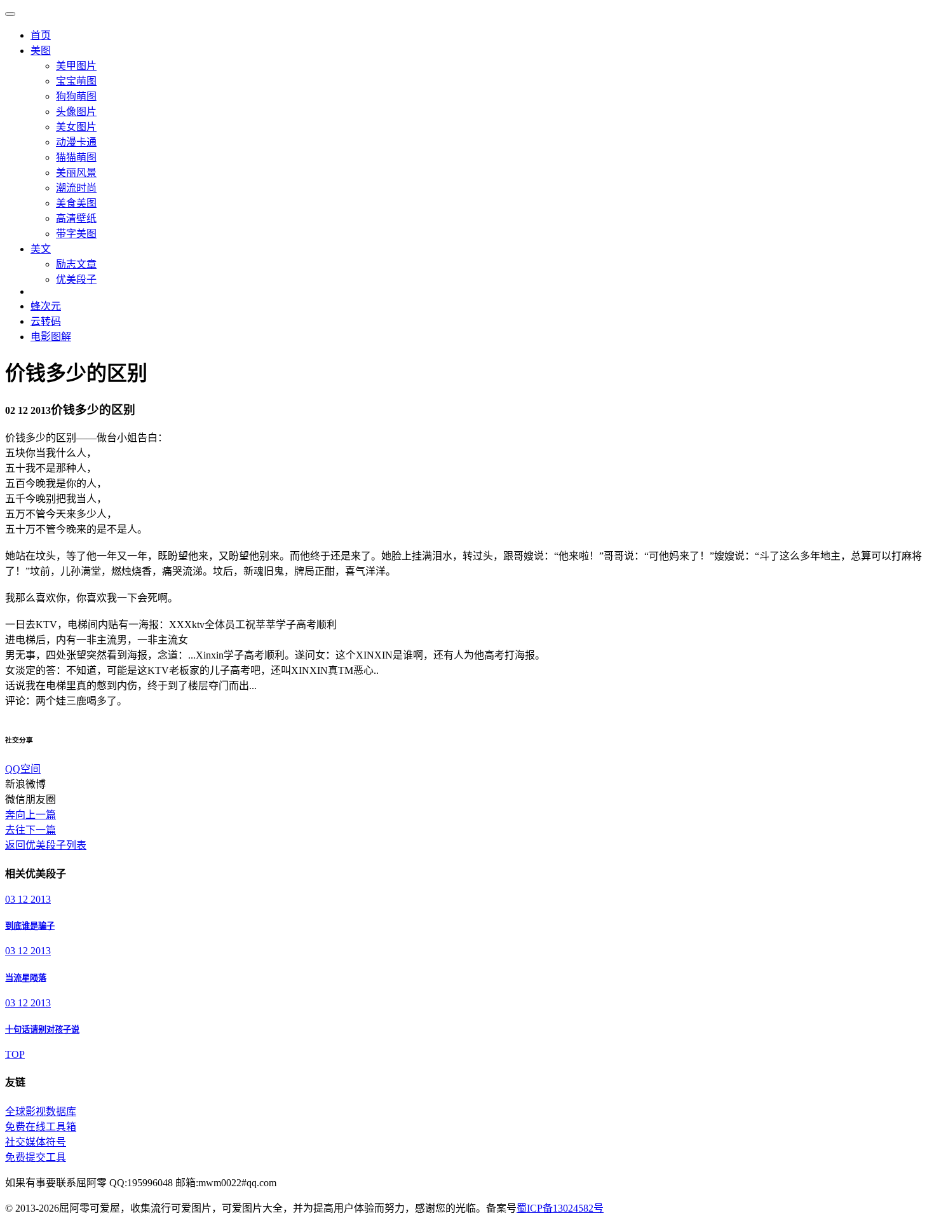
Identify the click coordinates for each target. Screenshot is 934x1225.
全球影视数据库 (40, 1111)
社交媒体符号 (35, 1142)
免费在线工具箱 (40, 1126)
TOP (15, 1054)
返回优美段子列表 (45, 845)
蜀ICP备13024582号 (560, 1208)
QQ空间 (23, 768)
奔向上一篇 (30, 814)
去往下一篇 (30, 830)
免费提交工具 (35, 1157)
